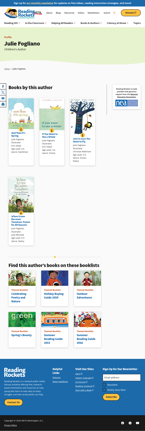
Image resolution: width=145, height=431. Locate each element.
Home (7, 68)
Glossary (57, 377)
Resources (69, 12)
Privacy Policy (10, 425)
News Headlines (60, 381)
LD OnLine (81, 382)
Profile (8, 37)
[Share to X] (3, 92)
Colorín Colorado (84, 378)
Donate (133, 13)
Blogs (58, 12)
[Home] (19, 13)
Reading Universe (84, 386)
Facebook (123, 423)
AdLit (78, 373)
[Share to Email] (3, 98)
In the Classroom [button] (34, 23)
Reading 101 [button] (11, 23)
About (49, 12)
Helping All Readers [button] (62, 23)
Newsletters (93, 12)
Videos (81, 12)
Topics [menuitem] (137, 23)
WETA (38, 13)
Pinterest (130, 423)
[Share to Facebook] (3, 86)
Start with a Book (84, 390)
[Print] (3, 104)
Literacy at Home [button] (116, 23)
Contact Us (13, 402)
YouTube (138, 423)
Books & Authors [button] (90, 23)
